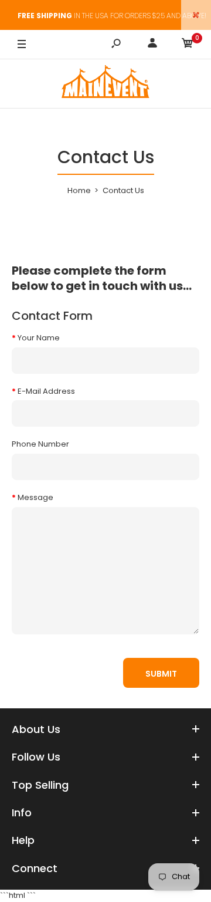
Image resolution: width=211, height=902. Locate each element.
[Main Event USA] (105, 83)
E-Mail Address (46, 391)
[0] (187, 45)
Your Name (39, 337)
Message (35, 497)
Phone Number (40, 444)
